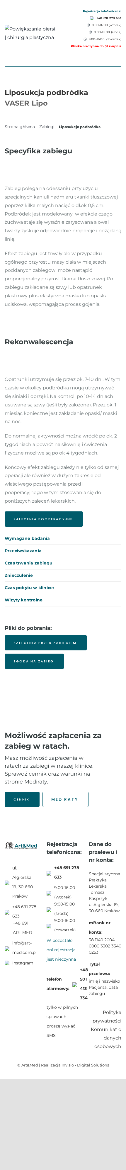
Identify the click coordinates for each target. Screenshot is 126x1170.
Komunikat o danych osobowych (106, 1038)
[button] (63, 539)
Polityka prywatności (107, 1017)
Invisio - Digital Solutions (85, 1065)
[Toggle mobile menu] (119, 51)
